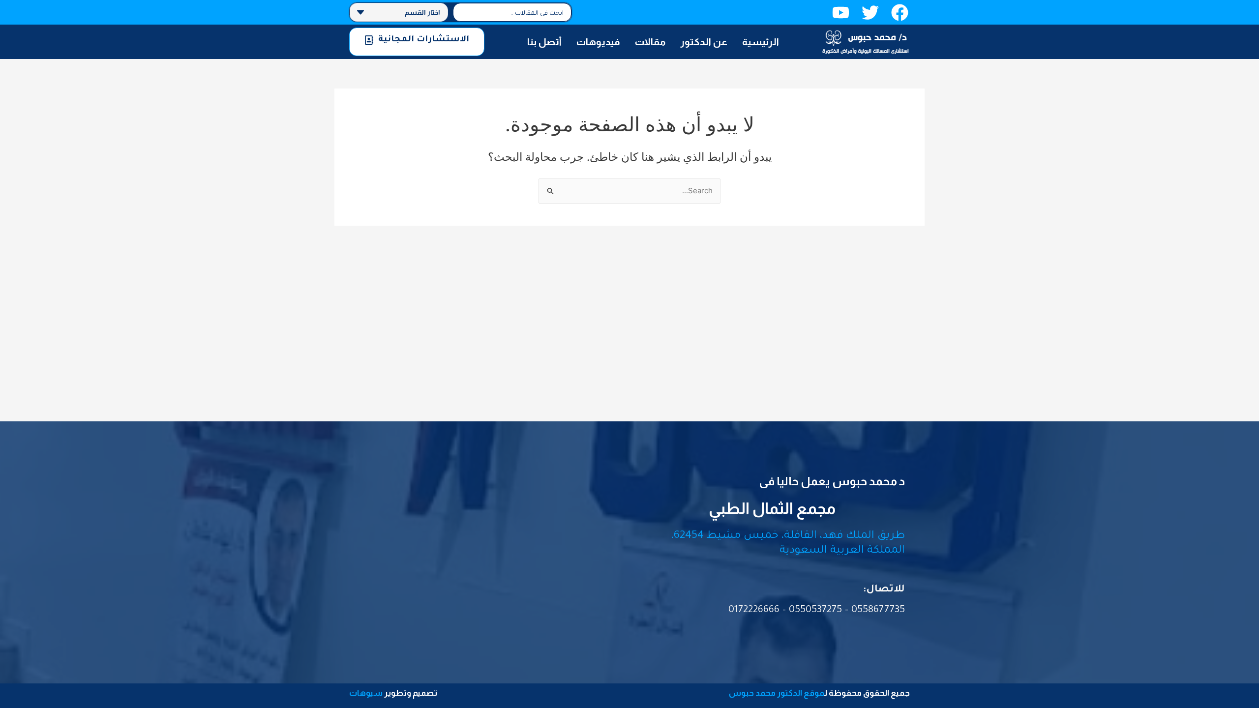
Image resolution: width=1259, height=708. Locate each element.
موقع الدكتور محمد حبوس (776, 693)
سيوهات (366, 693)
